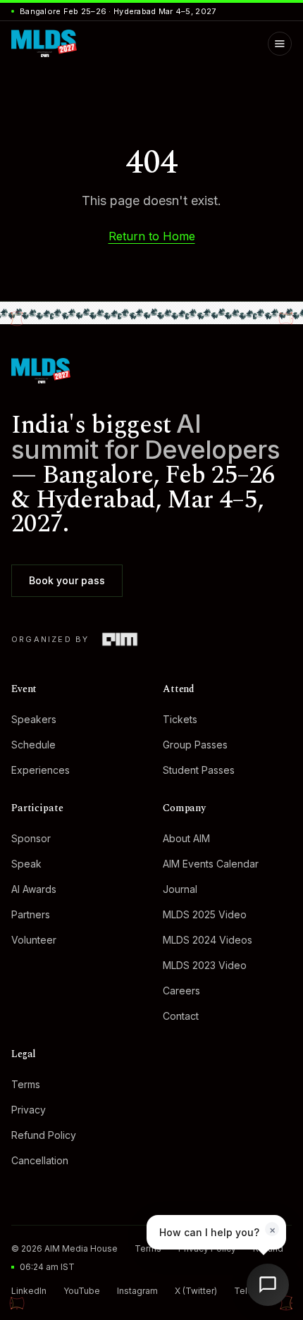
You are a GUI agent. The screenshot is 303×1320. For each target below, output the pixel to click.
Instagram (137, 1290)
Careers (181, 991)
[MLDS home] (151, 370)
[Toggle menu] (280, 44)
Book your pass (67, 580)
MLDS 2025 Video (205, 914)
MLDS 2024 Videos (207, 940)
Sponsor (31, 838)
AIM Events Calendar (211, 864)
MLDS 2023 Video (205, 965)
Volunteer (33, 940)
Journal (180, 889)
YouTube (81, 1290)
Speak (26, 864)
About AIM (186, 838)
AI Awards (33, 889)
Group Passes (195, 745)
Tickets (180, 719)
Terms (25, 1084)
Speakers (33, 719)
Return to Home (152, 236)
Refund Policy (43, 1135)
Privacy (28, 1110)
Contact (181, 1016)
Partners (30, 914)
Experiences (40, 770)
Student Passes (199, 770)
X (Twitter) (196, 1290)
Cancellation (39, 1160)
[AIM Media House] (119, 639)
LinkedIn (29, 1290)
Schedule (33, 745)
